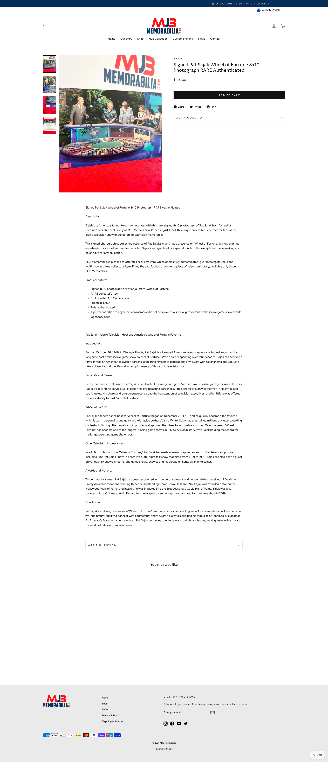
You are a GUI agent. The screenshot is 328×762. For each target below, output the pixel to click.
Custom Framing (183, 38)
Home (111, 38)
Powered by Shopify (164, 749)
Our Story (126, 38)
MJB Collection (158, 38)
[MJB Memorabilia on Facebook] (172, 724)
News (201, 38)
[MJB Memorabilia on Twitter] (185, 724)
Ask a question (190, 117)
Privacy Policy (109, 715)
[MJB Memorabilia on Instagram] (165, 724)
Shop (140, 38)
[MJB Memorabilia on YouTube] (179, 724)
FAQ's (105, 709)
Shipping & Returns (112, 721)
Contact (215, 38)
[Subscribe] (212, 712)
